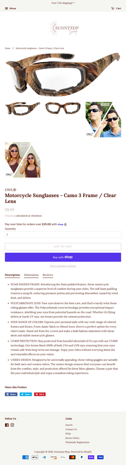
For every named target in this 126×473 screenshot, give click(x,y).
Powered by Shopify (81, 451)
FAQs (68, 433)
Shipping (10, 215)
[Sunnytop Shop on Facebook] (7, 425)
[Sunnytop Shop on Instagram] (12, 425)
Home (7, 48)
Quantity (10, 228)
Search (69, 424)
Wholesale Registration (77, 442)
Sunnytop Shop (62, 451)
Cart (118, 8)
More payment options (63, 265)
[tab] (12, 275)
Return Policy (72, 438)
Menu (12, 8)
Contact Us (71, 429)
